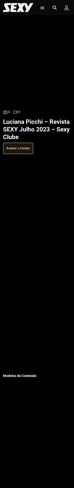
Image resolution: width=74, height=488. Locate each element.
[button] (42, 8)
